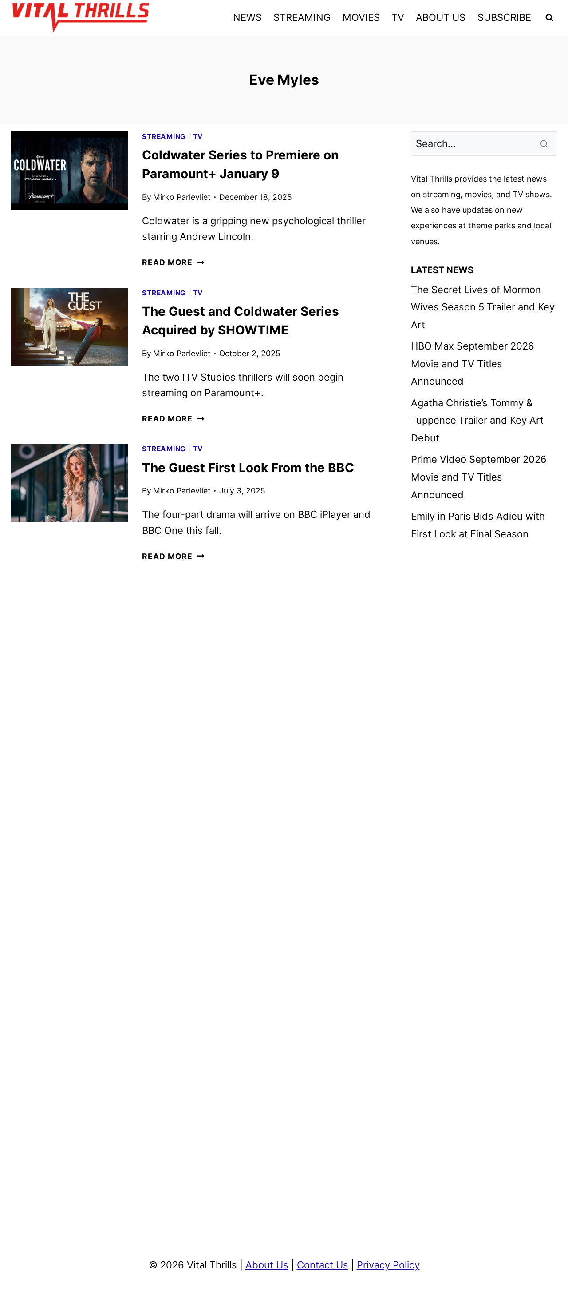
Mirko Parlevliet (181, 197)
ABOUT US (440, 17)
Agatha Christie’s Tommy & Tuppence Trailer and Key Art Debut (477, 420)
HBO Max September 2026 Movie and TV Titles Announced (472, 363)
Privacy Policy (388, 1265)
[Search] (545, 143)
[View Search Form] (549, 18)
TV (397, 17)
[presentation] (69, 170)
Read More (173, 262)
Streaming (164, 136)
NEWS (247, 17)
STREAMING (302, 17)
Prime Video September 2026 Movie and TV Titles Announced (479, 476)
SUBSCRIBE (504, 17)
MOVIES (361, 17)
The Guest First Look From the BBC (248, 467)
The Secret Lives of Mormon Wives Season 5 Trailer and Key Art (483, 307)
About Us (266, 1265)
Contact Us (322, 1265)
